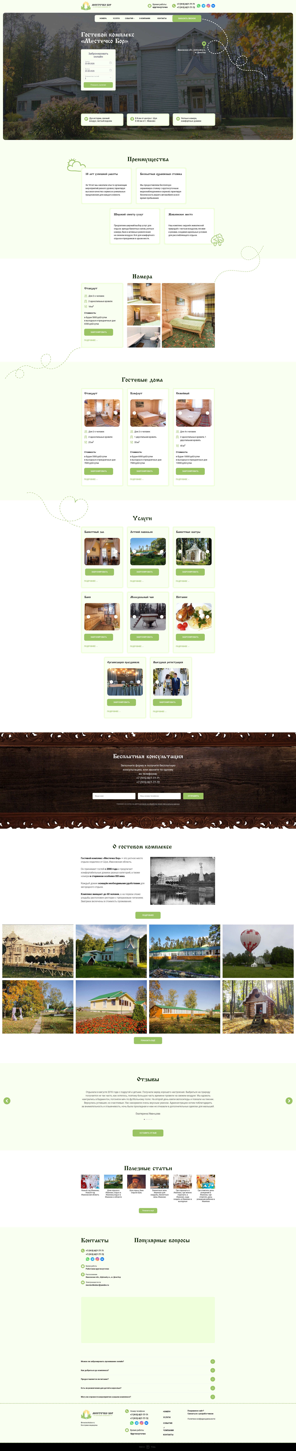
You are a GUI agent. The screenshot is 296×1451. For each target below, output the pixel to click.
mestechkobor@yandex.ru (97, 1285)
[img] (208, 6)
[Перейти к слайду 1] (144, 1119)
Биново (113, 91)
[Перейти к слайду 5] (151, 1119)
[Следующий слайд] (289, 1100)
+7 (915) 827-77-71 (148, 778)
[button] (186, 18)
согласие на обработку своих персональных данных (159, 804)
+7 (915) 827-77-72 (148, 782)
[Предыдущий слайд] (6, 1100)
